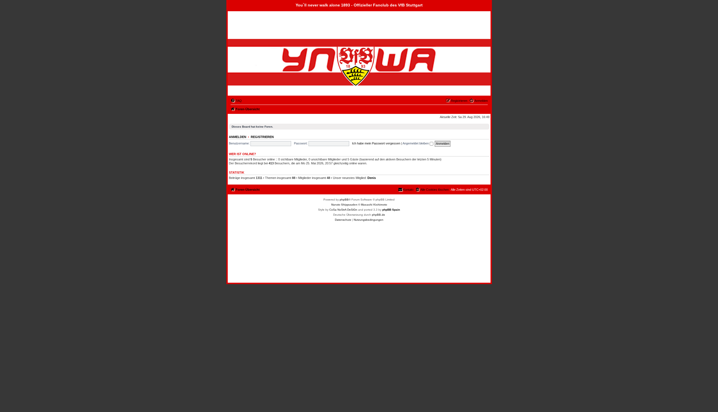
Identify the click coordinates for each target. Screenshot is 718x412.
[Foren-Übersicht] (260, 67)
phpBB (344, 199)
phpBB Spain (391, 209)
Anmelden (237, 137)
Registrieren (262, 137)
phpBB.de (378, 214)
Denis (371, 177)
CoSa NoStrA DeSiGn (343, 209)
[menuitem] (236, 100)
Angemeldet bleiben (416, 143)
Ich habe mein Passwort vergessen (376, 143)
